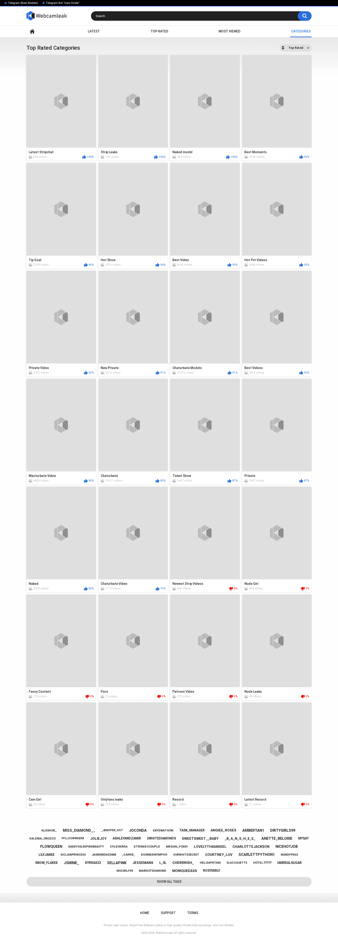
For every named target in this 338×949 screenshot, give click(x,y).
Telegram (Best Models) (23, 3)
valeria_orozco (42, 838)
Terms (192, 913)
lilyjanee (46, 855)
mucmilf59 (125, 870)
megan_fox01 (177, 846)
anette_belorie (276, 838)
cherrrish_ (183, 863)
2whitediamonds (161, 838)
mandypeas (289, 854)
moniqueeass (184, 871)
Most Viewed (229, 31)
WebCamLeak (164, 933)
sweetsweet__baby (200, 839)
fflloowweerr (73, 838)
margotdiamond (152, 870)
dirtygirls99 (282, 830)
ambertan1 (253, 830)
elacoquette (237, 862)
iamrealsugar (289, 863)
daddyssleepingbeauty (86, 846)
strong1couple (147, 846)
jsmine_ (71, 863)
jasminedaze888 (104, 854)
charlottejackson (250, 847)
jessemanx (142, 863)
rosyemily (211, 870)
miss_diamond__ (79, 830)
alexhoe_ (49, 830)
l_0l (162, 863)
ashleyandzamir (127, 838)
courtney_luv (218, 855)
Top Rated (159, 31)
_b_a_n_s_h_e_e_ (240, 839)
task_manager (192, 830)
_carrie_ (128, 854)
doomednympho (154, 854)
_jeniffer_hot (112, 830)
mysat (303, 838)
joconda (138, 830)
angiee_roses (223, 830)
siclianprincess (73, 854)
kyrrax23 (93, 863)
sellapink (116, 863)
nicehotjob (286, 846)
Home (32, 31)
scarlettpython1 (256, 854)
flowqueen (51, 846)
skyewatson (163, 830)
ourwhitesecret (186, 854)
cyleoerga (119, 846)
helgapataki (210, 862)
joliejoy (98, 839)
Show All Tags (169, 881)
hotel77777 (262, 862)
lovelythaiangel (210, 847)
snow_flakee (46, 863)
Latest (94, 31)
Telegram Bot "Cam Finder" (63, 3)
